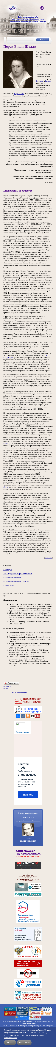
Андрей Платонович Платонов (28, 821)
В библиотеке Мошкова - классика (16, 581)
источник (48, 558)
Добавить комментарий (18, 692)
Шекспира (7, 443)
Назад (5, 688)
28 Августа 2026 (28, 817)
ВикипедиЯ (7, 570)
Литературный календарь (28, 813)
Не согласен (24, 1043)
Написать (28, 795)
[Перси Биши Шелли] (18, 87)
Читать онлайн (9, 585)
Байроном (39, 81)
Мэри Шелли (19, 94)
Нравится (7, 686)
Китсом (48, 81)
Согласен (10, 1043)
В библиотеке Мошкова (12, 577)
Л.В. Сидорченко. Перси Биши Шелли (17, 574)
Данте (5, 487)
